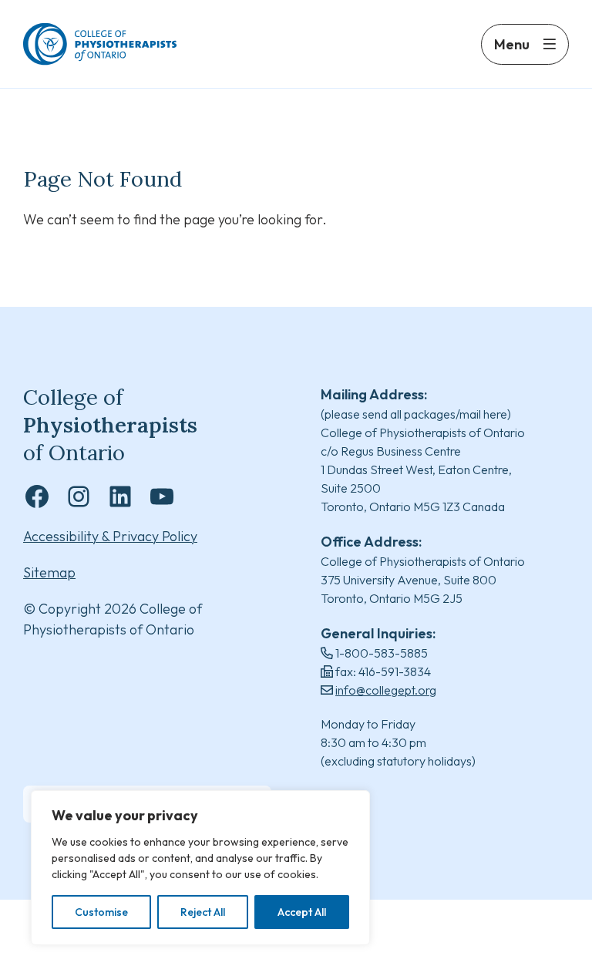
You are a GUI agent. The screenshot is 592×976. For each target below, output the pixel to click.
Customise (101, 912)
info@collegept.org (385, 690)
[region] (200, 867)
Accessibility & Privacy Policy (110, 536)
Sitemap (49, 572)
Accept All (302, 912)
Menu (512, 44)
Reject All (202, 912)
